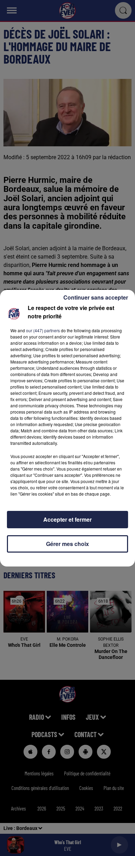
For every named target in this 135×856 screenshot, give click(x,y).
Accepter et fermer (67, 519)
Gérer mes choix (67, 544)
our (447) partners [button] (43, 330)
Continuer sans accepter (95, 297)
